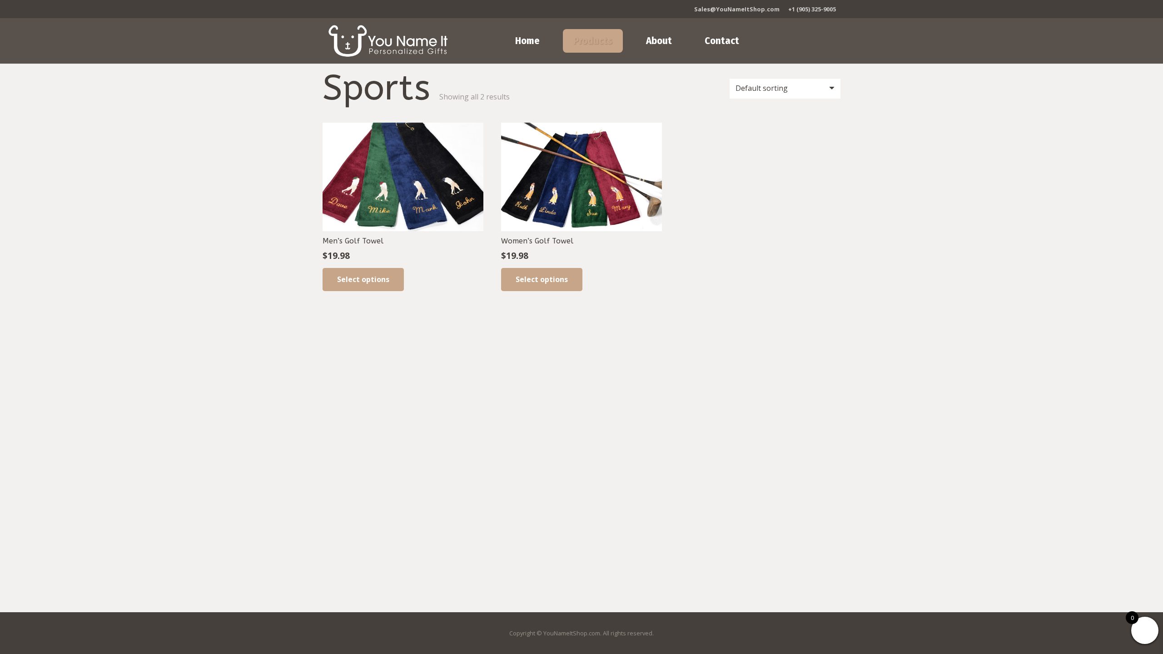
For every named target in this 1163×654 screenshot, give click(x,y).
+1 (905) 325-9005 (812, 9)
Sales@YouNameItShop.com (737, 9)
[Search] (802, 41)
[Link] (388, 40)
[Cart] (827, 41)
